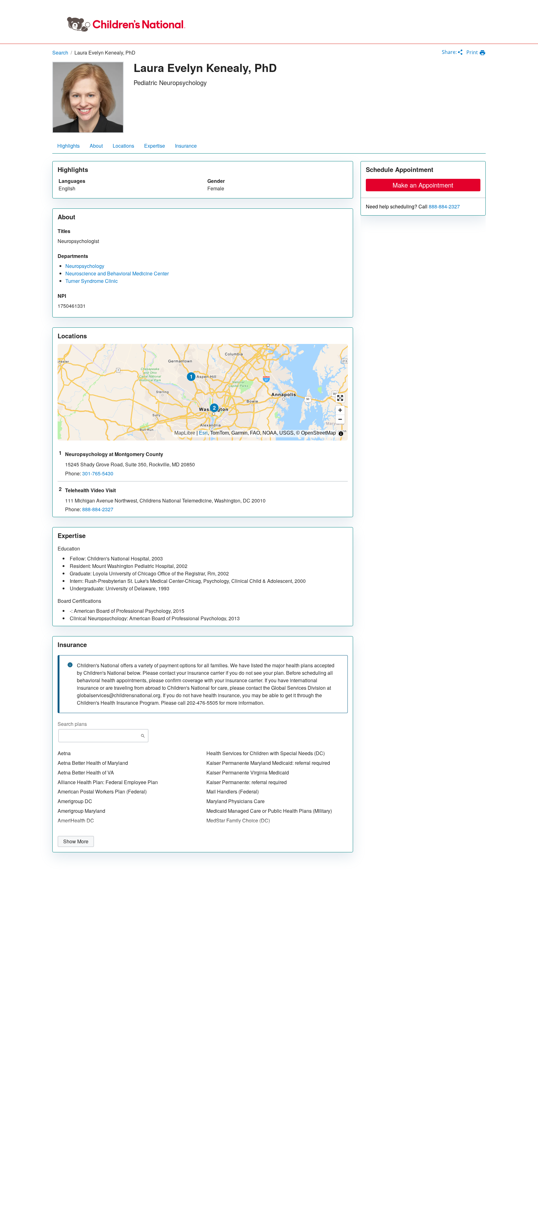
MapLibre (184, 433)
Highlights (68, 145)
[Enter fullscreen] (340, 397)
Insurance (186, 145)
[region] (203, 392)
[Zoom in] (340, 410)
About (96, 145)
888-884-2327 (444, 206)
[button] (191, 376)
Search (60, 52)
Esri (203, 433)
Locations (123, 145)
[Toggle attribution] (341, 433)
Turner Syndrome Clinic (91, 280)
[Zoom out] (340, 419)
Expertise (154, 145)
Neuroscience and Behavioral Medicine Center (117, 273)
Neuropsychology (84, 265)
